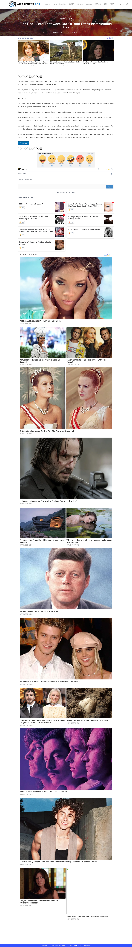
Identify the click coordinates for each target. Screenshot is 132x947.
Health (62, 19)
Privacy (81, 945)
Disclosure (87, 945)
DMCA (75, 945)
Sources (24, 143)
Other (70, 19)
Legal (70, 945)
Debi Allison (59, 32)
